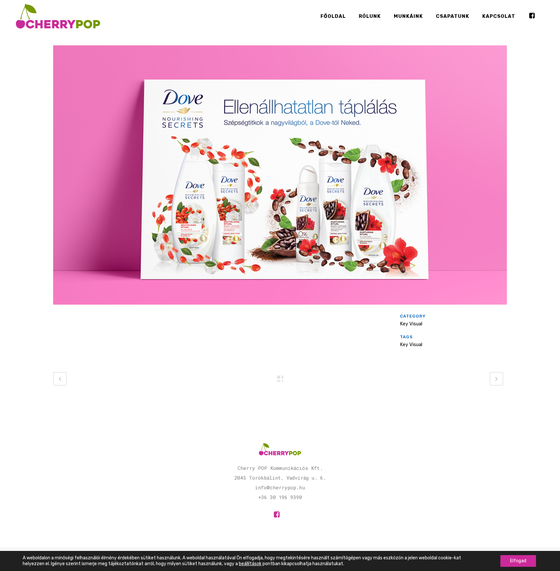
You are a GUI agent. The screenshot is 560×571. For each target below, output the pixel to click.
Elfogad (518, 561)
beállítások (250, 563)
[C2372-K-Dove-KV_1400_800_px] (280, 309)
